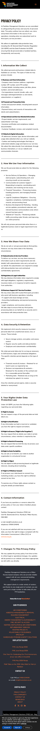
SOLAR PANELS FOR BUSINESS (20, 632)
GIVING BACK (20, 699)
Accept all (7, 727)
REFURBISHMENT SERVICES (20, 627)
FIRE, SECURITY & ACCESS (20, 622)
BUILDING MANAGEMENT (20, 615)
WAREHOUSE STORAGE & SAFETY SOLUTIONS (20, 637)
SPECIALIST (20, 635)
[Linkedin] (25, 706)
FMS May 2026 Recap (20, 660)
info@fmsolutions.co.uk (23, 680)
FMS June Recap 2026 (20, 650)
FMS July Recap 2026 (20, 647)
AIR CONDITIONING (20, 610)
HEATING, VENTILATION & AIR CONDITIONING (20, 625)
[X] (18, 706)
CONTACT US (20, 697)
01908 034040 (24, 677)
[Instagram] (22, 706)
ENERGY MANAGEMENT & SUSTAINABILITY (20, 620)
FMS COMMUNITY (20, 694)
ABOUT (20, 702)
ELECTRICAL (20, 617)
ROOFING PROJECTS (20, 630)
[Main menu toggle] (35, 4)
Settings (27, 727)
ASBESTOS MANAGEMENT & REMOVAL (20, 612)
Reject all (17, 727)
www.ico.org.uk (6, 537)
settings (23, 724)
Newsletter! (26, 599)
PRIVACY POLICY (20, 692)
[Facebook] (15, 706)
